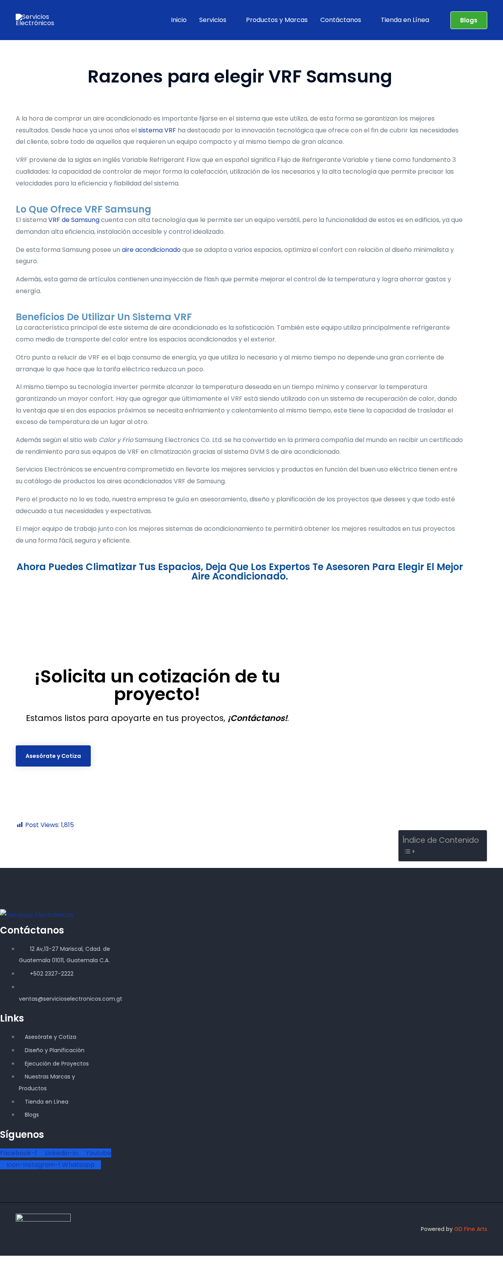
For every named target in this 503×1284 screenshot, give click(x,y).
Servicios (212, 19)
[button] (468, 20)
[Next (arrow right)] (29, 1277)
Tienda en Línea (405, 19)
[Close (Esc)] (70, 1263)
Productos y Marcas (277, 19)
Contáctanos (340, 19)
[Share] (50, 1263)
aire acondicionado (151, 249)
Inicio (179, 19)
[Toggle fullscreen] (29, 1263)
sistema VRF (157, 130)
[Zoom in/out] (9, 1263)
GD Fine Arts (470, 1229)
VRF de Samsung (73, 219)
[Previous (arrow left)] (9, 1277)
